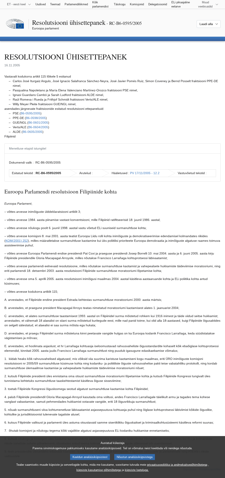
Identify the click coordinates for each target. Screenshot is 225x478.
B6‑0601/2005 (38, 122)
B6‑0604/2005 (38, 127)
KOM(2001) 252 (16, 240)
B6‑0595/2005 (30, 113)
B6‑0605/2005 (32, 131)
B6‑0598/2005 (36, 118)
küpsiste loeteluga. (137, 470)
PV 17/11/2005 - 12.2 (145, 173)
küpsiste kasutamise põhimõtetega (98, 470)
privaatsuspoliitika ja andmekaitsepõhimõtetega (177, 464)
